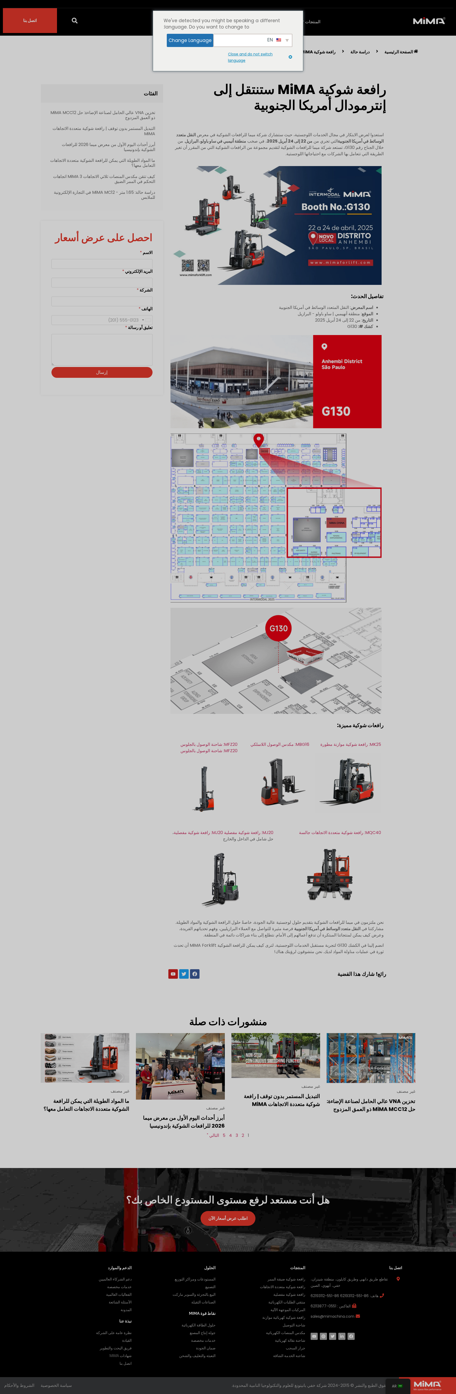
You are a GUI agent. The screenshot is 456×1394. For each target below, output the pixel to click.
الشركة (145, 290)
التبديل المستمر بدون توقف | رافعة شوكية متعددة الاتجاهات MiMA (104, 130)
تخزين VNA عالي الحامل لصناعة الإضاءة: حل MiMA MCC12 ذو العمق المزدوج (102, 115)
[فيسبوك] (351, 1336)
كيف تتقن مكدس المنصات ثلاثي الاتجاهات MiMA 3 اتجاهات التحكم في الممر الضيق (104, 179)
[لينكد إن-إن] (341, 1336)
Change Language (190, 40)
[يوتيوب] (314, 1336)
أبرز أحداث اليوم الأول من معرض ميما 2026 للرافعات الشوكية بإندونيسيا (108, 147)
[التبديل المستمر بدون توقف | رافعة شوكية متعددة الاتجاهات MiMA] (275, 1055)
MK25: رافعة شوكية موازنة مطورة (350, 744)
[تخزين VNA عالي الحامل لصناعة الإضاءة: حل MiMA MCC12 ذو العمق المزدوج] (371, 1058)
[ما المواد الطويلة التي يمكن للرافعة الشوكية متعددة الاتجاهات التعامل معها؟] (85, 1057)
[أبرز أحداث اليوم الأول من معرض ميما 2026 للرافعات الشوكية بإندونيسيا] (180, 1066)
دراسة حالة (360, 52)
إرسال (102, 372)
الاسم (146, 252)
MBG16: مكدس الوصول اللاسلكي (279, 744)
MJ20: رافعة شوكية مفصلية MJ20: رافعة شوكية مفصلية (223, 833)
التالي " (213, 1135)
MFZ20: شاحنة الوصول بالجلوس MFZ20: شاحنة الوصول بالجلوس (209, 747)
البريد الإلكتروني (137, 271)
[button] (74, 20)
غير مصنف (406, 1091)
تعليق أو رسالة (139, 327)
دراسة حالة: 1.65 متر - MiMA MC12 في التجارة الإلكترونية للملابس (104, 194)
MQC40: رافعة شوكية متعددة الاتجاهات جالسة (340, 833)
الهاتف (146, 308)
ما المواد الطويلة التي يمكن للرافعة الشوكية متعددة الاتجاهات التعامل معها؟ (102, 162)
